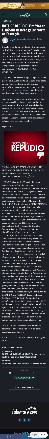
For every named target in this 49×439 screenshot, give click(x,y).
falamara (15, 41)
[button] (39, 435)
